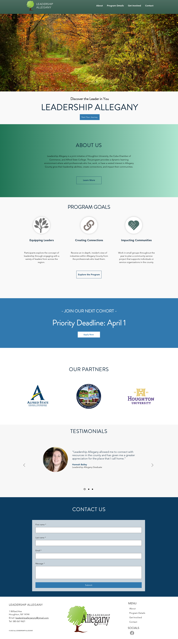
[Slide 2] (88, 489)
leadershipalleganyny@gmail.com (32, 618)
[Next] (152, 465)
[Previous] (24, 465)
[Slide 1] (84, 489)
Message (40, 563)
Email (38, 550)
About (132, 608)
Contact (133, 622)
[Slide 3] (92, 489)
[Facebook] (132, 633)
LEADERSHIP (44, 4)
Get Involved (135, 617)
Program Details (137, 613)
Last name (40, 537)
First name (40, 524)
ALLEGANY (43, 7)
